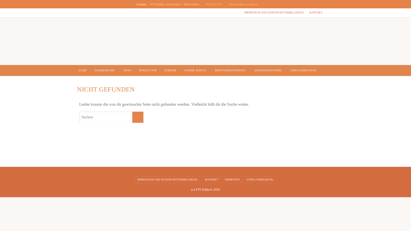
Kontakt (316, 12)
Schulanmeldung (260, 179)
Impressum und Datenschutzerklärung (274, 12)
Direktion (232, 179)
